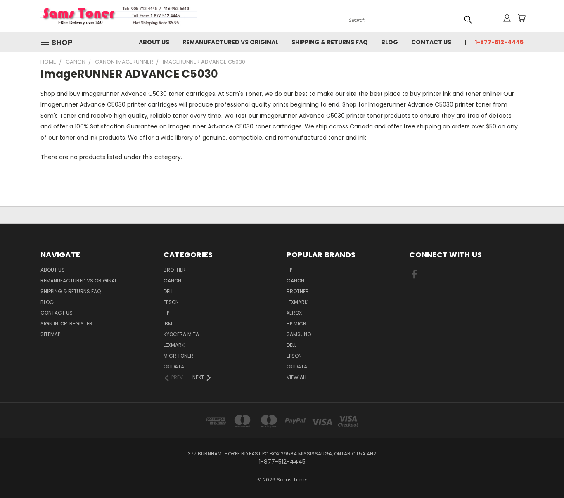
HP (166, 312)
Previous (542, 472)
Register (80, 323)
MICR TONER (178, 355)
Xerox (294, 312)
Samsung (299, 334)
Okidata (297, 366)
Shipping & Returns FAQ (329, 42)
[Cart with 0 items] (521, 18)
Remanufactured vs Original (230, 42)
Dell (168, 291)
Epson (171, 302)
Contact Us (431, 42)
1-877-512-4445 (499, 42)
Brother (175, 269)
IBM (168, 323)
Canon (172, 280)
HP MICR (296, 323)
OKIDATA (174, 366)
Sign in (49, 323)
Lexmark (174, 345)
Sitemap (50, 334)
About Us (154, 42)
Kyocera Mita (181, 334)
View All (297, 377)
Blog (389, 42)
